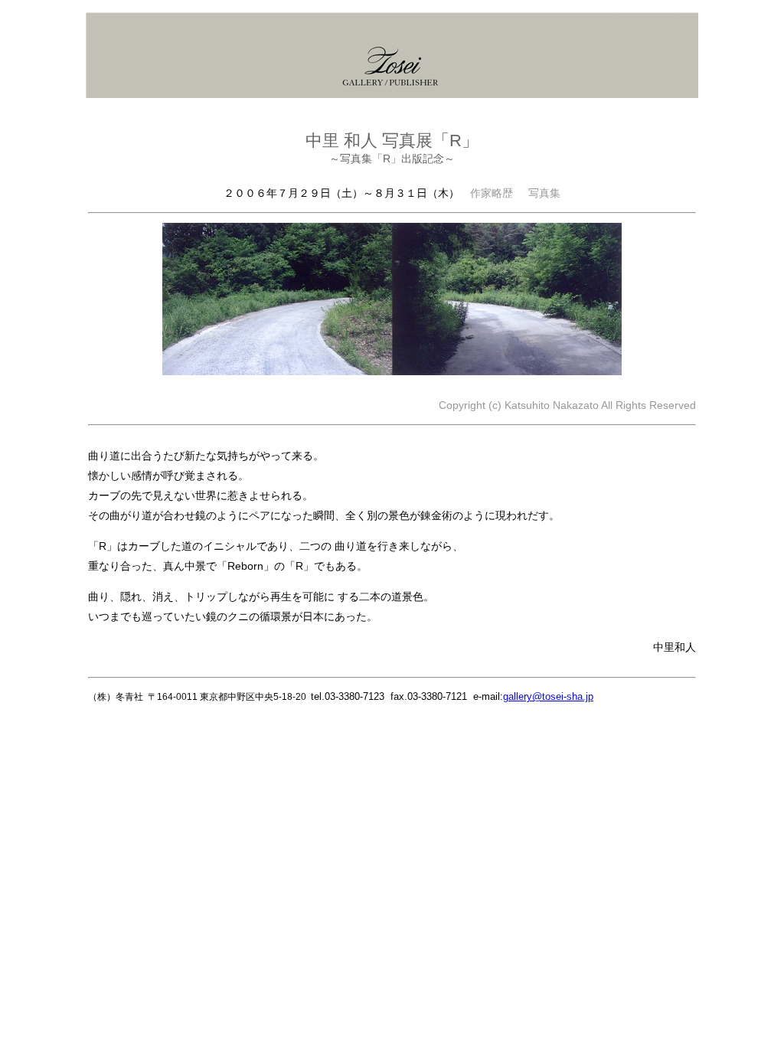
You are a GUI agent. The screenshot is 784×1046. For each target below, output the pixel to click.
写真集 (544, 193)
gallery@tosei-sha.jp (548, 696)
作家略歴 (491, 193)
